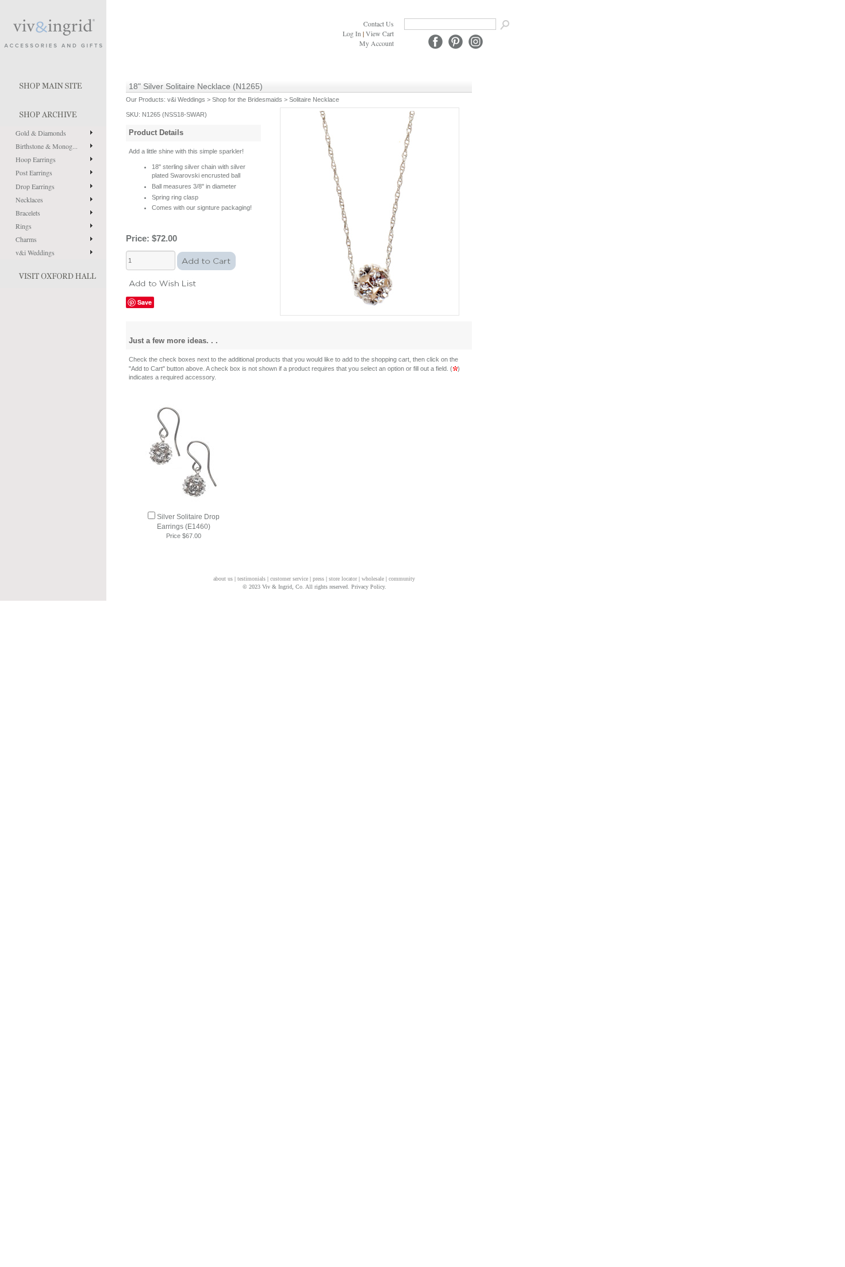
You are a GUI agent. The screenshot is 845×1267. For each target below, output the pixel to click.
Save (144, 302)
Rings (24, 226)
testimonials (251, 578)
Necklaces (29, 199)
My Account (376, 43)
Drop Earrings (35, 186)
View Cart (380, 33)
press (318, 578)
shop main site (53, 83)
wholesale (373, 578)
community (402, 578)
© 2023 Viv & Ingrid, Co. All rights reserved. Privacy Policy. (314, 586)
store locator (343, 578)
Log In (352, 33)
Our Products (145, 99)
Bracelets (28, 212)
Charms (26, 239)
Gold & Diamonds (41, 132)
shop (53, 112)
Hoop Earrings (36, 159)
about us (223, 578)
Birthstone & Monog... (47, 146)
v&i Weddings (35, 252)
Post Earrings (34, 172)
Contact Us (378, 23)
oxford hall (53, 273)
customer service (289, 578)
